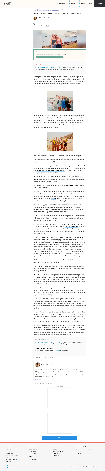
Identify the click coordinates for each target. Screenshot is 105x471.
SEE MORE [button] (59, 437)
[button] (48, 17)
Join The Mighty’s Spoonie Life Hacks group (47, 67)
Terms (98, 466)
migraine (70, 244)
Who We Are (8, 449)
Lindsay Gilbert (41, 17)
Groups (83, 3)
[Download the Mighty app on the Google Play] (95, 450)
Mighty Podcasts (56, 455)
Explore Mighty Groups (57, 451)
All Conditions (32, 459)
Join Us (99, 3)
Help (7, 457)
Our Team (8, 451)
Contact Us (54, 449)
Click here (57, 350)
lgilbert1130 (38, 379)
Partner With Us (32, 451)
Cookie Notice (9, 461)
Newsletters (62, 3)
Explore (73, 3)
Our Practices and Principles (12, 455)
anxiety (36, 179)
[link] (6, 3)
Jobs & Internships (10, 453)
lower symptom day (71, 226)
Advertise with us (33, 453)
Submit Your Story (33, 449)
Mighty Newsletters (56, 453)
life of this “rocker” (72, 185)
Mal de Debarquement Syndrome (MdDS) (48, 10)
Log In (90, 3)
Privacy (94, 466)
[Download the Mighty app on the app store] (82, 450)
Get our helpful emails (50, 57)
